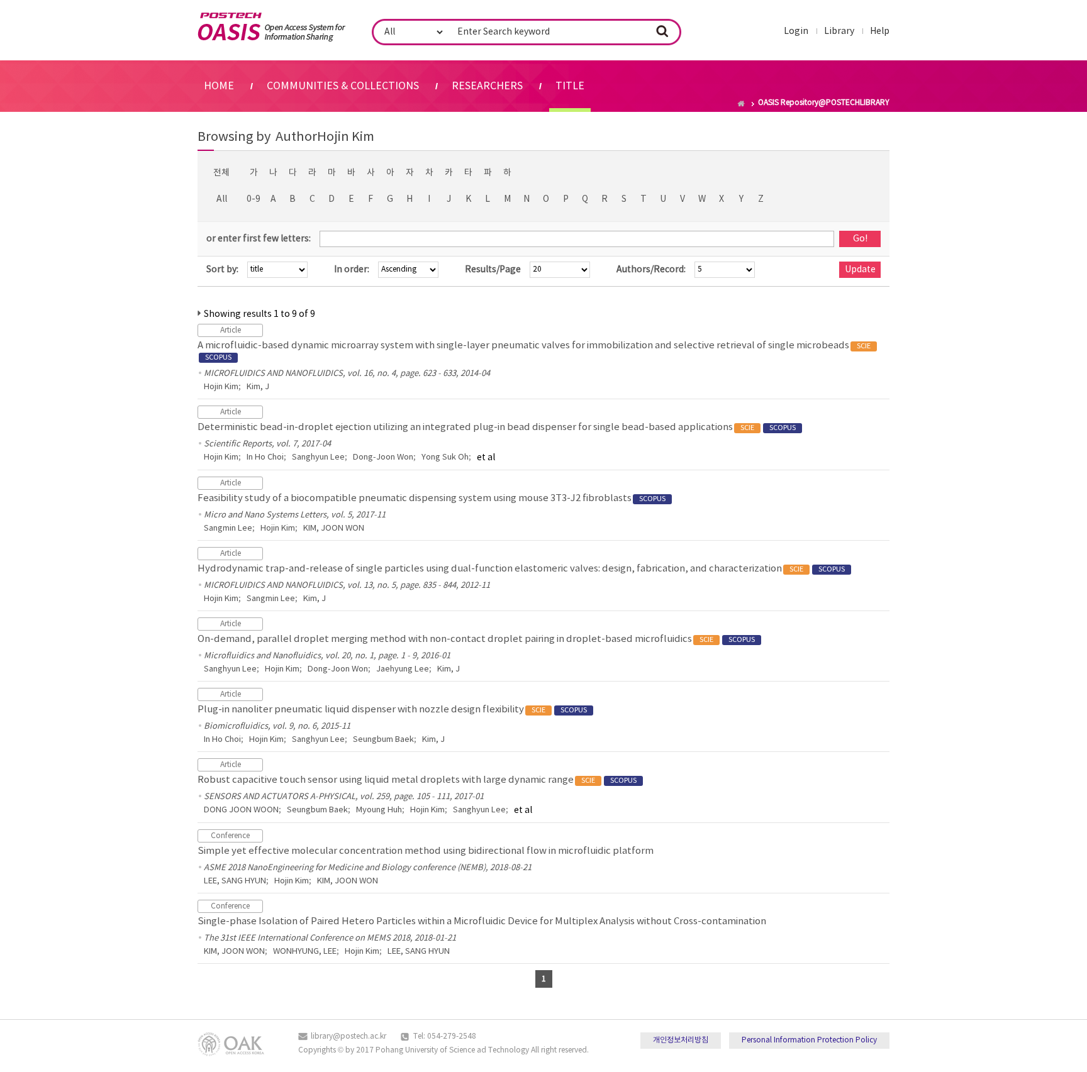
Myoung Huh (379, 810)
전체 (221, 173)
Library (839, 31)
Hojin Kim (221, 387)
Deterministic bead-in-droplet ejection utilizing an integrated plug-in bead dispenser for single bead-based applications (497, 427)
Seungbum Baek (383, 739)
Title (569, 86)
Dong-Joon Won (383, 457)
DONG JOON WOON (241, 810)
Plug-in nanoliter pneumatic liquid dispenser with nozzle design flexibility (392, 709)
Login (796, 31)
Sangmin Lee (228, 528)
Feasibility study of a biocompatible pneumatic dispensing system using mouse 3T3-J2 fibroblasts (432, 498)
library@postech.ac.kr (348, 1036)
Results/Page (493, 270)
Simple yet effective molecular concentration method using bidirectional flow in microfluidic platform (426, 851)
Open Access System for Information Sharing (271, 27)
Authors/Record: (651, 270)
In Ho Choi (265, 457)
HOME (219, 86)
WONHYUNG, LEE (305, 951)
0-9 (253, 199)
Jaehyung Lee (402, 669)
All (221, 199)
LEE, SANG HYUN (235, 881)
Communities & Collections (343, 86)
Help (879, 31)
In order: (351, 270)
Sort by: (222, 270)
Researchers (487, 86)
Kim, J (258, 387)
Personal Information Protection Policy (809, 1040)
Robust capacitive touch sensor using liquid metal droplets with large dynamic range (417, 780)
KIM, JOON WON (333, 528)
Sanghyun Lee (318, 457)
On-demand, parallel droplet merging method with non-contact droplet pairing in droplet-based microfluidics (476, 639)
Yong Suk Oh (445, 457)
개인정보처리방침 (680, 1040)
